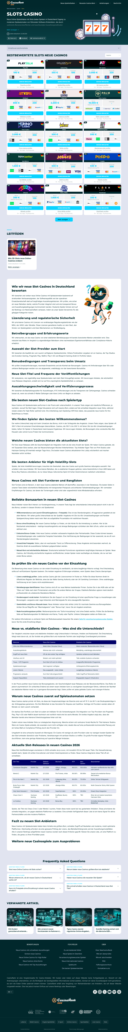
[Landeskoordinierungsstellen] (73, 1012)
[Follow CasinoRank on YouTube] (109, 992)
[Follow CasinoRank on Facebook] (95, 992)
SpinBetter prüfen (25, 180)
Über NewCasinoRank (103, 950)
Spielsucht (72, 965)
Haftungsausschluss (104, 965)
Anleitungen (104, 3)
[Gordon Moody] (85, 1012)
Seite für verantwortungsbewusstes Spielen (96, 619)
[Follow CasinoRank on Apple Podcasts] (119, 992)
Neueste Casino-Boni (87, 3)
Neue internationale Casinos (72, 961)
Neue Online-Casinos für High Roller (32, 957)
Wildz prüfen (64, 148)
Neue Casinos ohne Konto (33, 961)
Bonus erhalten (25, 81)
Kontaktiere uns (104, 968)
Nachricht (117, 3)
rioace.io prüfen (64, 117)
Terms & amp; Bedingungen (76, 1029)
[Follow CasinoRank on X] (105, 992)
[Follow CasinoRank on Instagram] (100, 992)
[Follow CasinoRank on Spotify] (114, 992)
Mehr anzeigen (63, 219)
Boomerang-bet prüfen (102, 148)
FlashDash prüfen (102, 211)
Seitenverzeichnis (102, 1029)
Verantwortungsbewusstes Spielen (72, 957)
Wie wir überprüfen (103, 954)
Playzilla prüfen (25, 85)
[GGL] (36, 1012)
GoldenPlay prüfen (64, 85)
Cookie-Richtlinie (25, 1029)
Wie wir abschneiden (104, 957)
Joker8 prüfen (64, 180)
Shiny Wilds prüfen (64, 211)
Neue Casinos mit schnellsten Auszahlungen (33, 950)
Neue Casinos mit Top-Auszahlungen (33, 965)
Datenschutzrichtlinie (49, 1029)
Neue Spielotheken (67, 3)
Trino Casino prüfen (25, 148)
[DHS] (63, 1012)
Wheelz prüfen (25, 211)
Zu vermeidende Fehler (72, 950)
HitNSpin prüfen (25, 117)
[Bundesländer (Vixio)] (52, 1012)
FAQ (103, 961)
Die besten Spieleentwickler (72, 968)
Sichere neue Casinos (33, 954)
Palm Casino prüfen (102, 117)
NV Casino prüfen (102, 85)
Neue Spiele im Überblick (72, 954)
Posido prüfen (102, 180)
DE (9, 992)
